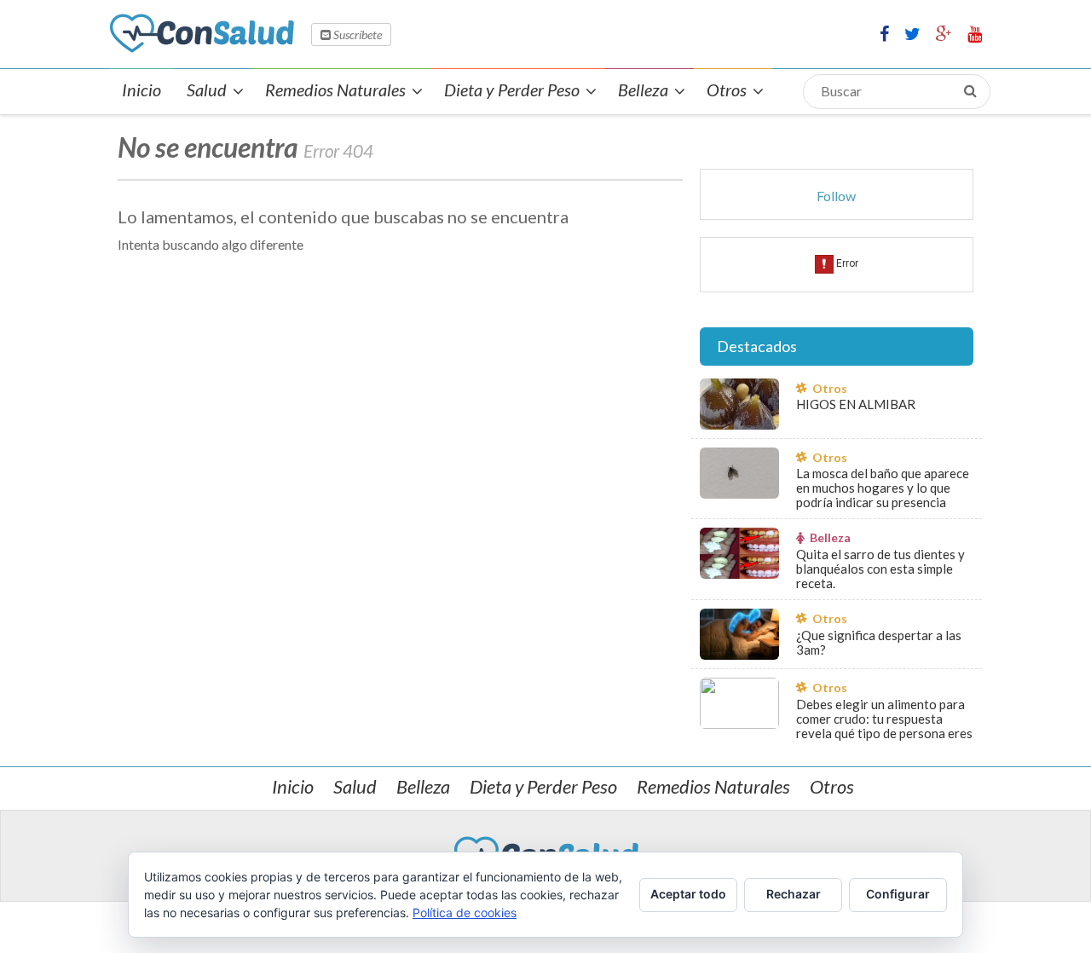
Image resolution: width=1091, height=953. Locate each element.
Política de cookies (465, 912)
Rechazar (793, 894)
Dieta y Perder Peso (543, 786)
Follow (836, 196)
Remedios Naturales (713, 786)
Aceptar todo (688, 894)
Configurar (898, 894)
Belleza (423, 786)
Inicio (293, 786)
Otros (832, 786)
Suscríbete (356, 34)
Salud (355, 786)
